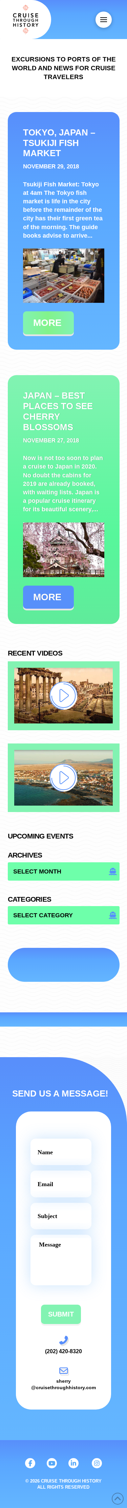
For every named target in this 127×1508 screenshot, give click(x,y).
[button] (104, 20)
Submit (61, 1314)
